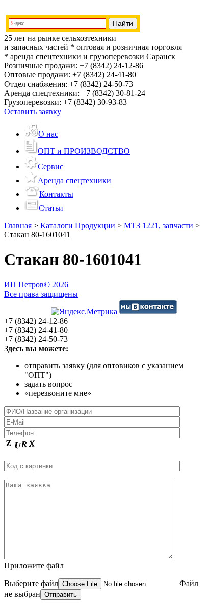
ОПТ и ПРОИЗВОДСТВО (84, 151)
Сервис (50, 166)
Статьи (51, 208)
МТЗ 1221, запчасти (158, 225)
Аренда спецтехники (74, 180)
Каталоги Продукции (77, 225)
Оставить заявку (32, 111)
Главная (18, 225)
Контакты (56, 194)
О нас (48, 133)
